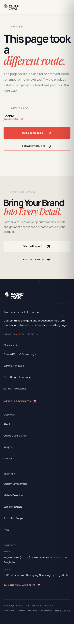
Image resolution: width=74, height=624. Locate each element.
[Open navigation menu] (66, 7)
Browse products (33, 146)
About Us (8, 424)
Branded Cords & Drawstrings (20, 354)
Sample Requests (13, 506)
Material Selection (13, 495)
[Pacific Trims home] (16, 7)
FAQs (6, 529)
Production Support (14, 518)
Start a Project (32, 246)
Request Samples (33, 259)
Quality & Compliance (15, 435)
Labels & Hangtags (14, 365)
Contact (8, 458)
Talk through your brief (19, 585)
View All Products (17, 401)
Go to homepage (32, 133)
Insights (8, 447)
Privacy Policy (62, 610)
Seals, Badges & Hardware (17, 377)
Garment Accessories (15, 388)
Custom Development (15, 483)
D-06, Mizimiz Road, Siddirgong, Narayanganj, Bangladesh (36, 575)
